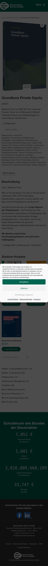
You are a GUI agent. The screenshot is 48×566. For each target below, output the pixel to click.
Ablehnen (24, 288)
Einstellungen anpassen (24, 295)
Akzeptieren (24, 282)
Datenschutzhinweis (26, 299)
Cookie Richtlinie (13, 299)
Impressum (37, 299)
